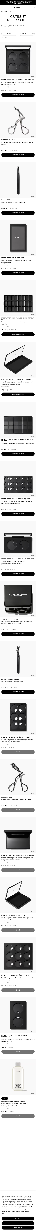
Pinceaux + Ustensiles (22, 25)
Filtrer (9, 33)
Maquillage (11, 25)
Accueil (3, 25)
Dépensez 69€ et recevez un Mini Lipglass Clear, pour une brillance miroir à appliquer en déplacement (18, 2)
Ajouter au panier (18, 94)
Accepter (18, 1218)
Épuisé (18, 752)
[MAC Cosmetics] (18, 7)
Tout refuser (18, 1223)
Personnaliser (18, 1227)
